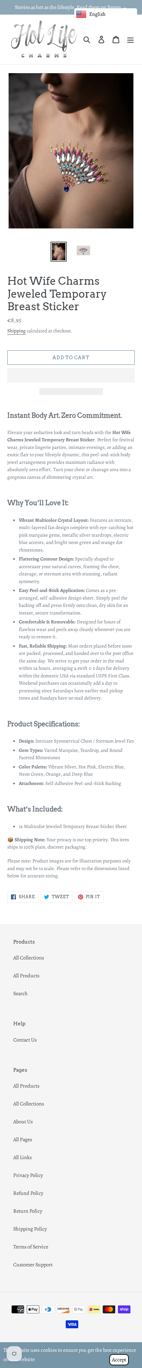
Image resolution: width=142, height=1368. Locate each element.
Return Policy (27, 1211)
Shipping (16, 330)
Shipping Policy (30, 1229)
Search (20, 993)
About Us (23, 1121)
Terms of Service (30, 1246)
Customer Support (33, 1264)
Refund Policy (28, 1193)
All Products (26, 975)
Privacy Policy (28, 1175)
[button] (71, 375)
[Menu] (130, 39)
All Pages (22, 1139)
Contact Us (25, 1040)
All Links (22, 1157)
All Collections (28, 957)
